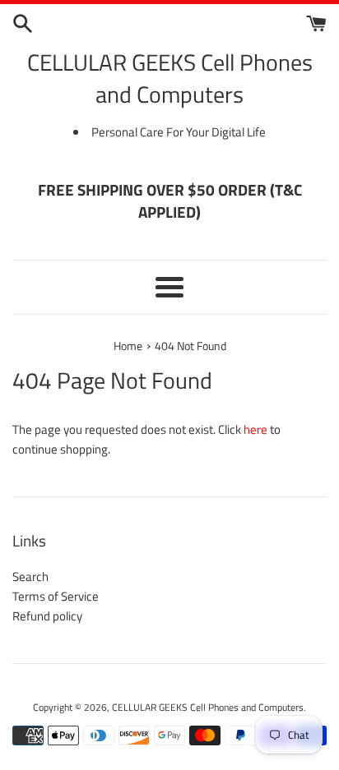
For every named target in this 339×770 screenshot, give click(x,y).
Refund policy (47, 615)
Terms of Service (55, 596)
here (255, 429)
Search (30, 576)
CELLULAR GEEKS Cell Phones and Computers (170, 78)
